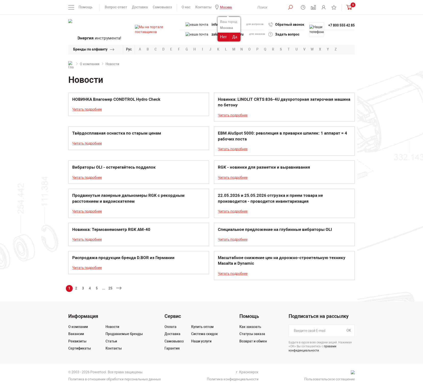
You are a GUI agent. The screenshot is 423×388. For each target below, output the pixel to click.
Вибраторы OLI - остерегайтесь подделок (114, 167)
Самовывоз (162, 7)
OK (348, 330)
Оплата (170, 327)
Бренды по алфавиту (90, 49)
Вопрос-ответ (116, 7)
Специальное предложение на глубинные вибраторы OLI (275, 229)
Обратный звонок (289, 24)
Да (234, 37)
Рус (129, 49)
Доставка (140, 7)
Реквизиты (77, 341)
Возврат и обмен (253, 341)
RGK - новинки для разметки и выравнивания (264, 167)
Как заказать (250, 327)
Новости (112, 327)
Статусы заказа (252, 334)
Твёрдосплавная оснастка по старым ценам (116, 133)
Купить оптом (202, 327)
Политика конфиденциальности (232, 379)
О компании (89, 64)
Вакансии (76, 334)
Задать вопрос (287, 34)
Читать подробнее (87, 109)
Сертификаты (79, 348)
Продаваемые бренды (124, 334)
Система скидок (204, 334)
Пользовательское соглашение (329, 379)
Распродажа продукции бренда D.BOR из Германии (123, 257)
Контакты (203, 7)
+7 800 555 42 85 (341, 25)
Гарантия (172, 348)
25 (110, 288)
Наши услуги (201, 341)
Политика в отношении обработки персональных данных (114, 379)
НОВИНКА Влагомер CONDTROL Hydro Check (116, 99)
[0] (348, 7)
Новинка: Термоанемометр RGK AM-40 (111, 229)
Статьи (111, 341)
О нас (186, 7)
